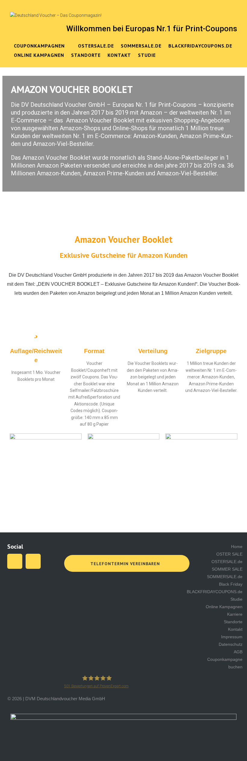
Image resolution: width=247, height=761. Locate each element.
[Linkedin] (33, 561)
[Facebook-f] (14, 561)
